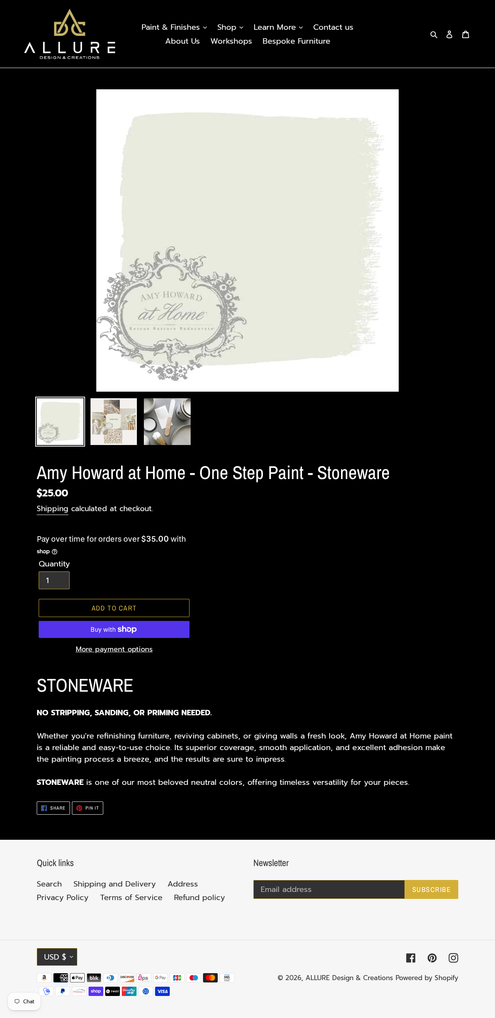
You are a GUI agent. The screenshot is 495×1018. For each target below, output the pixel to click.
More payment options (114, 649)
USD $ (55, 957)
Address (182, 884)
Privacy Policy (63, 897)
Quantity (54, 564)
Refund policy (199, 897)
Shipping (52, 508)
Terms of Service (131, 897)
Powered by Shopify (427, 978)
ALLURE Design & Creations (349, 978)
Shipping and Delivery (114, 884)
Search (49, 884)
